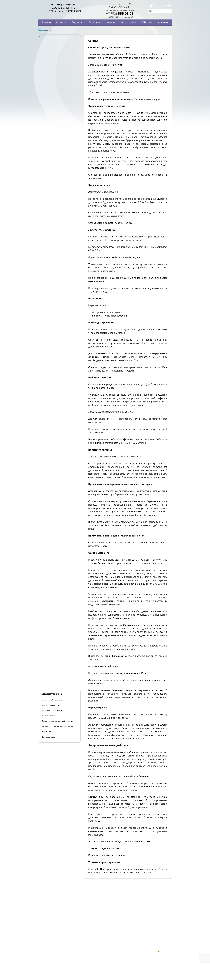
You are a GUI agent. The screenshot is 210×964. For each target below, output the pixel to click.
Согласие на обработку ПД (59, 945)
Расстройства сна (49, 716)
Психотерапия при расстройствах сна (57, 721)
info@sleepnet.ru (55, 937)
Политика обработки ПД (58, 942)
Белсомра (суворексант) (52, 710)
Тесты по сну (95, 22)
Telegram (167, 5)
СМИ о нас (147, 22)
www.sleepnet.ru (57, 935)
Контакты (163, 22)
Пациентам (77, 22)
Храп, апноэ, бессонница (52, 700)
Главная (46, 22)
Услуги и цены (128, 22)
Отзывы (111, 22)
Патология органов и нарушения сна (57, 726)
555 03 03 (120, 13)
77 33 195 (120, 6)
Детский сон (47, 731)
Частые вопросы (48, 737)
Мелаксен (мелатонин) (51, 705)
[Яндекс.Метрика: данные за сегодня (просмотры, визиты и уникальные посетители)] (165, 952)
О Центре (61, 22)
